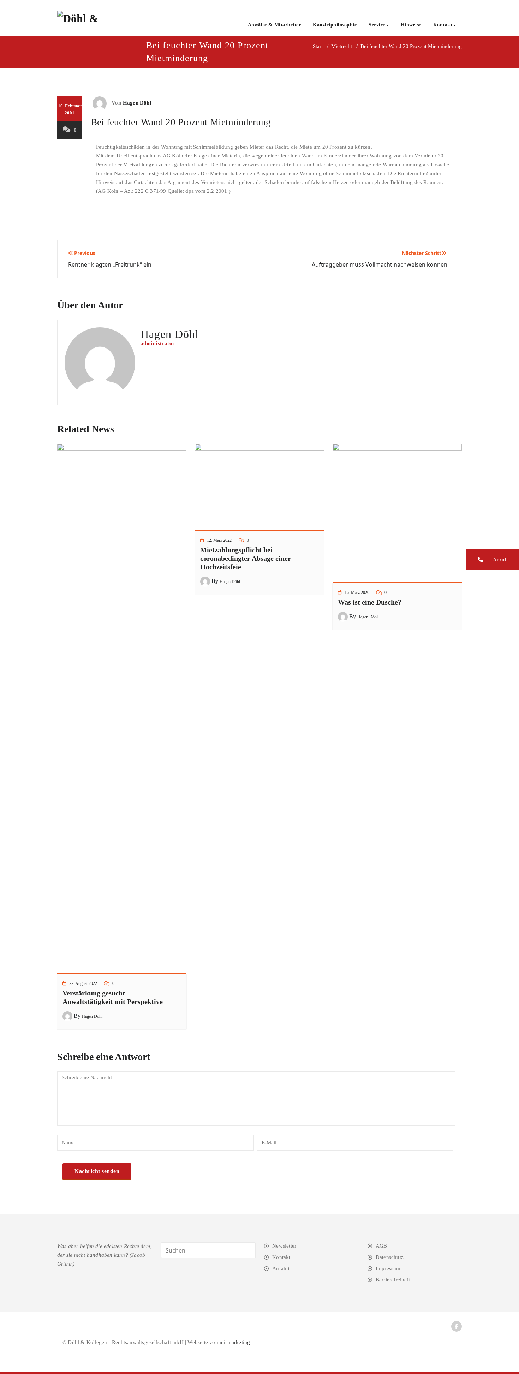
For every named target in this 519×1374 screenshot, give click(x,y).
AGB (381, 1246)
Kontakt (443, 25)
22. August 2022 (83, 983)
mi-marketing (235, 1342)
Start (318, 46)
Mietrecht (341, 46)
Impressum (388, 1268)
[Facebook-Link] (456, 1326)
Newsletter (284, 1246)
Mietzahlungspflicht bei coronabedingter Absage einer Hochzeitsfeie (245, 558)
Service (377, 25)
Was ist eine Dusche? (369, 602)
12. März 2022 (219, 540)
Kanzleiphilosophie (335, 25)
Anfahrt (281, 1268)
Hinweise (411, 25)
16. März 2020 (357, 592)
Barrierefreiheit (393, 1280)
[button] (493, 560)
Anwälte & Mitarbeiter (274, 25)
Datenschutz (390, 1257)
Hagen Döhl (137, 103)
